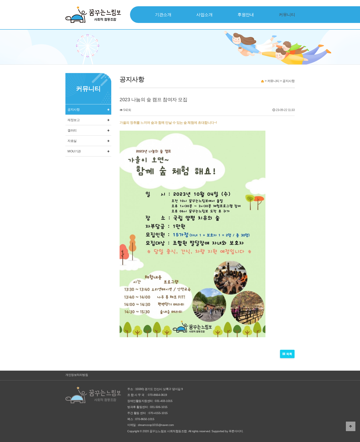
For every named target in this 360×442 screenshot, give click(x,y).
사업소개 (204, 14)
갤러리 (72, 130)
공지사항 (74, 109)
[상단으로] (350, 426)
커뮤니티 (287, 14)
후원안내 (246, 14)
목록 (288, 354)
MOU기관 (74, 151)
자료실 (72, 141)
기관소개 (163, 14)
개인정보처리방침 (76, 374)
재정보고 (74, 120)
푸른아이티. (236, 431)
